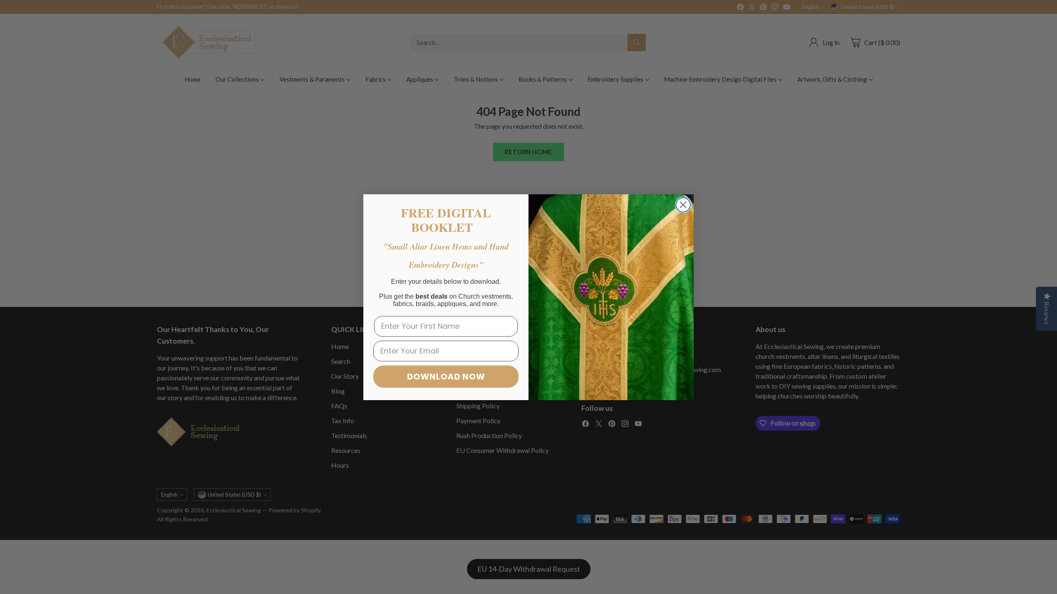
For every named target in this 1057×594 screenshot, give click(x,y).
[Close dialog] (683, 205)
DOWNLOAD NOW (446, 376)
